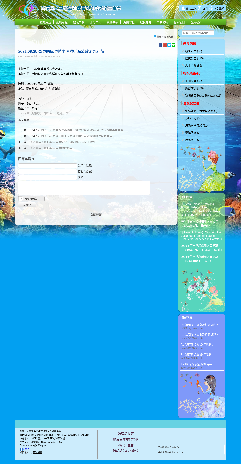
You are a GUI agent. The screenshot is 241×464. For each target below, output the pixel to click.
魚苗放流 (168, 36)
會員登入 (191, 8)
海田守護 (129, 22)
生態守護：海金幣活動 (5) (201, 111)
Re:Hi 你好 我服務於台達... (197, 366)
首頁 (159, 36)
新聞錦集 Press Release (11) (203, 95)
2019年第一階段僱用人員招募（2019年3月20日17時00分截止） (202, 247)
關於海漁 (45, 22)
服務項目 (179, 22)
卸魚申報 (95, 22)
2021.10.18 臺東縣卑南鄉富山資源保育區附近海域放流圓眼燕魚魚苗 (80, 130)
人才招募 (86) (193, 65)
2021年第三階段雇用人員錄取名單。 (52, 148)
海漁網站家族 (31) (196, 125)
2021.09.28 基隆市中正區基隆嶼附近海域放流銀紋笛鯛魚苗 (75, 136)
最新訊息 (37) (193, 51)
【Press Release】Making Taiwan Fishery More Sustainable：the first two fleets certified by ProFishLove (200, 209)
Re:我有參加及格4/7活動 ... (197, 346)
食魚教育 (196, 22)
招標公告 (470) (194, 58)
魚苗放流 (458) (194, 88)
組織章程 (62, 22)
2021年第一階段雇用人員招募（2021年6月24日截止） (199, 223)
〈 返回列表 (95, 214)
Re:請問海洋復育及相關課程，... (201, 326)
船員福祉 (145, 22)
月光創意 (37, 452)
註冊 (205, 8)
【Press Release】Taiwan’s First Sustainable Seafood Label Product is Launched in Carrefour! (202, 236)
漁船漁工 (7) (192, 140)
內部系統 (219, 8)
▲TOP (21, 113)
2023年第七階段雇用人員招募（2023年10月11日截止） (199, 259)
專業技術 (162, 22)
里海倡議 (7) (192, 132)
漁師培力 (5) (192, 118)
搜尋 (184, 33)
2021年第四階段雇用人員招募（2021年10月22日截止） (64, 142)
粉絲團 (26, 449)
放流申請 (78, 22)
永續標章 (112, 22)
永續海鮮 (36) (193, 81)
